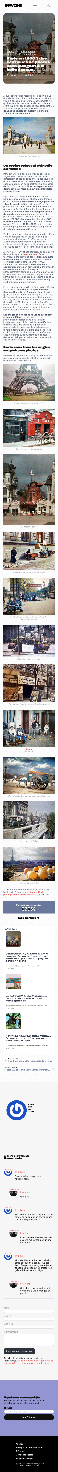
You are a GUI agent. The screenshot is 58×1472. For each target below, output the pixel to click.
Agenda (19, 1444)
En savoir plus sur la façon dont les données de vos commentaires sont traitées (28, 1362)
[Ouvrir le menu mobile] (35, 5)
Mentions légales (24, 1454)
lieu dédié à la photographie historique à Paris (23, 893)
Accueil (10, 51)
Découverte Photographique (21, 54)
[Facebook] (23, 909)
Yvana (31, 1111)
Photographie (28, 51)
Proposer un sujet (24, 1458)
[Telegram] (34, 909)
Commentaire (12, 1332)
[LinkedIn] (29, 909)
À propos (20, 1451)
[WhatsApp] (32, 909)
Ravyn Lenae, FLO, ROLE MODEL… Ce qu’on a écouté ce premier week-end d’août (28, 1038)
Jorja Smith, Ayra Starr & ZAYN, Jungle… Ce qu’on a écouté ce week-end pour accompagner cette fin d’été (27, 957)
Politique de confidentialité (29, 1447)
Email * (7, 1316)
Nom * (7, 1308)
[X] (26, 909)
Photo (29, 749)
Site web (8, 1324)
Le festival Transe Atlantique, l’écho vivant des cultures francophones (26, 998)
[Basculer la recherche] (48, 5)
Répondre (9, 1169)
